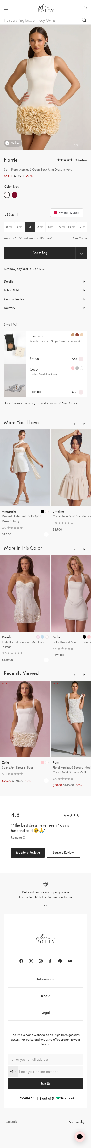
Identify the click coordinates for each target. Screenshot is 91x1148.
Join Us (45, 1084)
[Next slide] (84, 423)
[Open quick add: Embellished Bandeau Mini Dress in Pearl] (38, 637)
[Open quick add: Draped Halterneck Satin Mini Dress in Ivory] (42, 511)
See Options (37, 269)
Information (45, 979)
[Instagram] (41, 961)
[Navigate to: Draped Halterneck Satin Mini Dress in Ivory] (25, 467)
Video (15, 143)
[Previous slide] (74, 423)
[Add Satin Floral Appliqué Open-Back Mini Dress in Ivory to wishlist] (81, 253)
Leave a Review (63, 853)
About (45, 995)
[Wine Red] (14, 195)
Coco (34, 369)
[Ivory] (7, 195)
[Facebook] (21, 961)
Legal (45, 1012)
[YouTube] (70, 961)
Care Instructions (15, 299)
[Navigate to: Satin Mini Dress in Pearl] (25, 719)
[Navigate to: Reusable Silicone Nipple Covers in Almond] (15, 347)
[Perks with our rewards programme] (45, 890)
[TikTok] (50, 961)
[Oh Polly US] (46, 8)
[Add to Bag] (39, 253)
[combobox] (13, 1071)
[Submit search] (84, 20)
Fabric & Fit (11, 290)
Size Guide (79, 238)
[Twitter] (31, 961)
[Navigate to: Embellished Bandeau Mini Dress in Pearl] (25, 593)
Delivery (9, 308)
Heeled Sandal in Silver (43, 374)
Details (8, 281)
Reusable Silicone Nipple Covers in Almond (55, 341)
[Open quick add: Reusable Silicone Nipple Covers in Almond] (72, 334)
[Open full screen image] (41, 87)
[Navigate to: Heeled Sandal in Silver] (15, 380)
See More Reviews (27, 853)
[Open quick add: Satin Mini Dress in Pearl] (42, 762)
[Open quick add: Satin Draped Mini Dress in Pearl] (84, 637)
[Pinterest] (60, 961)
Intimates (36, 336)
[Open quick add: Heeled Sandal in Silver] (72, 368)
